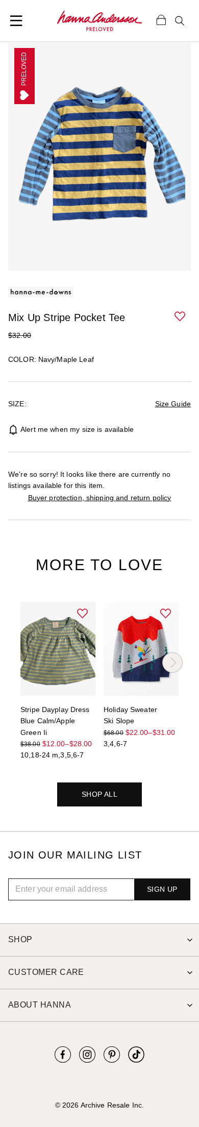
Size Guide (173, 404)
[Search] (179, 21)
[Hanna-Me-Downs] (99, 21)
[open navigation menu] (16, 21)
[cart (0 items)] (161, 19)
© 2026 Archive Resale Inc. (99, 1105)
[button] (180, 317)
